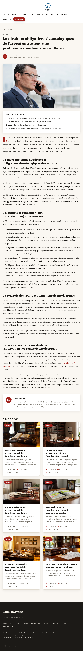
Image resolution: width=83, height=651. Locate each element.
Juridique (39, 15)
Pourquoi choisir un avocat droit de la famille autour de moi (16, 510)
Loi (57, 15)
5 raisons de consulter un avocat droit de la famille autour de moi (16, 567)
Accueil (6, 15)
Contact (19, 19)
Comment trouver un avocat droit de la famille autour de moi (57, 453)
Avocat (15, 15)
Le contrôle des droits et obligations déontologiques (27, 125)
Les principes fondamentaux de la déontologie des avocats (29, 122)
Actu (30, 15)
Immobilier (66, 15)
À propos (7, 19)
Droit (23, 15)
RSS (18, 627)
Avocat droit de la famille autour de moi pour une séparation (57, 510)
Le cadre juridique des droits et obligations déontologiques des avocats (34, 118)
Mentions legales (8, 627)
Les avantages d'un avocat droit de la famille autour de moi (16, 453)
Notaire (49, 15)
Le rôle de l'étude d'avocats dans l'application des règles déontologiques (34, 128)
